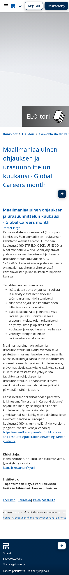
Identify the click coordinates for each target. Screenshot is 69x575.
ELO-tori (28, 134)
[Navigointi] (6, 6)
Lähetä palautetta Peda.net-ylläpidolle (26, 571)
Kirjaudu (34, 6)
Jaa (62, 194)
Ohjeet (7, 553)
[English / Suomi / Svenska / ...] (20, 6)
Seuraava (24, 500)
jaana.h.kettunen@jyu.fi (19, 468)
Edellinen (9, 500)
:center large (11, 228)
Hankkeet (10, 134)
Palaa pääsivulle (44, 500)
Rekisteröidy (56, 6)
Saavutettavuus (12, 558)
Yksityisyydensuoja (14, 564)
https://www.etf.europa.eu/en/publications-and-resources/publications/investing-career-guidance (34, 436)
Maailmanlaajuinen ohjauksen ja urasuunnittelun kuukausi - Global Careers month (30, 167)
